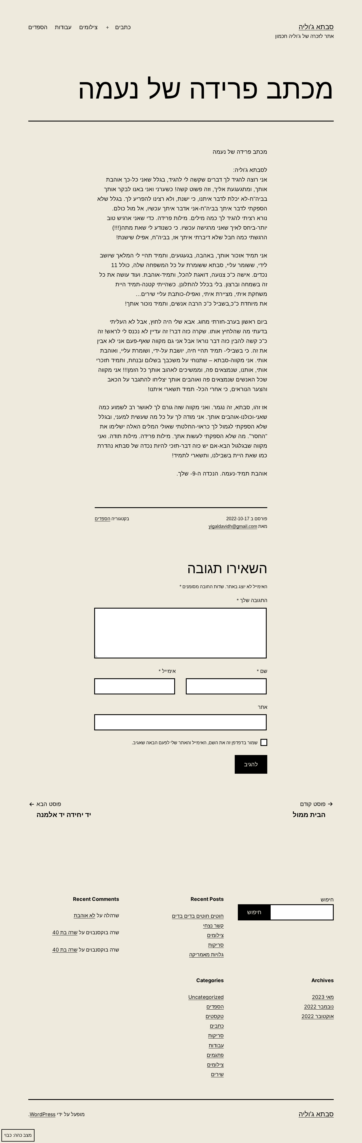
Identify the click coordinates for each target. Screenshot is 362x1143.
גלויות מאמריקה (206, 955)
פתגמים (215, 1055)
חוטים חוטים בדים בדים (198, 916)
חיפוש (327, 900)
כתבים (123, 27)
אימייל (167, 671)
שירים (217, 1074)
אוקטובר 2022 (317, 1016)
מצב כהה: (22, 1135)
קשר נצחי (213, 926)
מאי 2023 (323, 997)
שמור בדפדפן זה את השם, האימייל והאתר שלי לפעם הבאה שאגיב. (195, 742)
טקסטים (215, 1016)
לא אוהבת (84, 915)
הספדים (38, 27)
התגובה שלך (252, 600)
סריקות (216, 945)
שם (262, 671)
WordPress (42, 1114)
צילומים (88, 27)
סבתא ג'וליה (316, 27)
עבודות (63, 27)
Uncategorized (206, 997)
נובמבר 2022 (319, 1007)
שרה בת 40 (64, 932)
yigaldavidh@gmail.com (233, 526)
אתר (262, 707)
